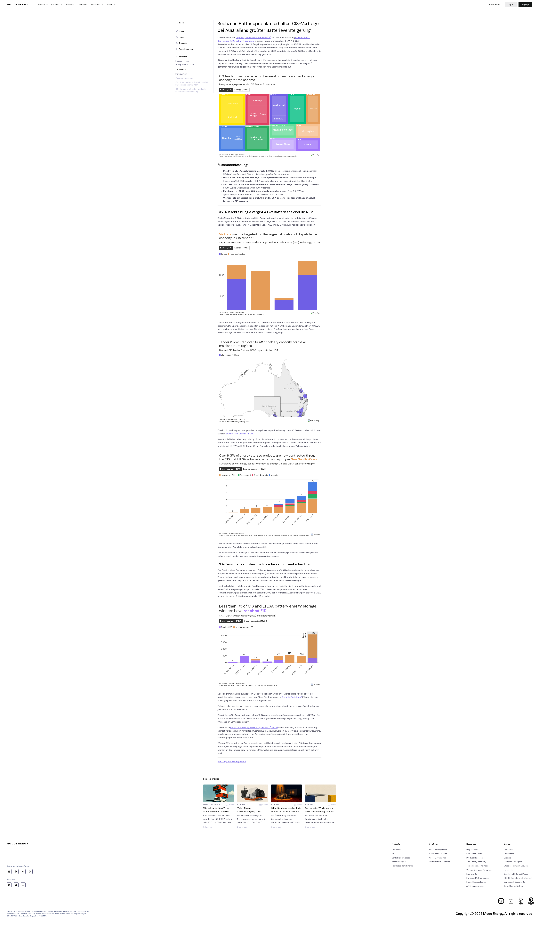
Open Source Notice (513, 886)
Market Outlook (211, 804)
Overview (396, 850)
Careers (507, 858)
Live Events (471, 874)
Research (70, 4)
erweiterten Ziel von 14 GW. (240, 433)
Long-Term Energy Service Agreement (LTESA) (254, 727)
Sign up (525, 4)
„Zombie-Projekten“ (291, 697)
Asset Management (438, 850)
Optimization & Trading (439, 862)
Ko (393, 854)
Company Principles (513, 862)
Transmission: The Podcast (478, 866)
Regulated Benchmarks (402, 866)
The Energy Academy (476, 862)
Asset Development (438, 858)
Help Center (472, 850)
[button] (194, 31)
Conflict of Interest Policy (516, 874)
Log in (510, 4)
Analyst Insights (399, 862)
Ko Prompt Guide (474, 854)
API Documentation (475, 886)
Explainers (242, 804)
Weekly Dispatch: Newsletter (479, 870)
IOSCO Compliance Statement (518, 878)
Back (181, 22)
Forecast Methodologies (477, 878)
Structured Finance (438, 854)
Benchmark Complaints (514, 882)
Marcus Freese (182, 61)
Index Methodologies (476, 882)
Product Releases (474, 858)
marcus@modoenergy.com (232, 761)
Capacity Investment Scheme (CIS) (253, 37)
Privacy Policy (510, 870)
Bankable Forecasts (401, 858)
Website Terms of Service (516, 866)
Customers (82, 4)
